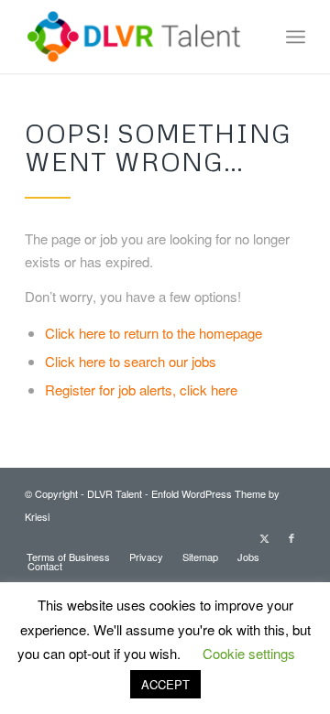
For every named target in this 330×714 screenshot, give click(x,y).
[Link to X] (264, 537)
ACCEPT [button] (165, 684)
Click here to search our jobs (130, 361)
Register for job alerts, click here (141, 389)
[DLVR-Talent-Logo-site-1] (137, 36)
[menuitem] (295, 37)
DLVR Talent (114, 493)
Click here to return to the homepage (153, 332)
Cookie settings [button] (249, 653)
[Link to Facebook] (291, 537)
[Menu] (295, 37)
